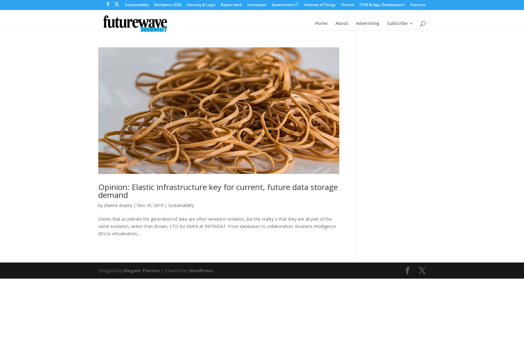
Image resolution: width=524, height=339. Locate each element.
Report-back (231, 5)
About (341, 23)
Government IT (285, 5)
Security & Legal (201, 5)
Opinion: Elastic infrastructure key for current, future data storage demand (218, 190)
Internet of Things (320, 5)
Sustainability (137, 5)
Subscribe (397, 23)
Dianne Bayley (118, 205)
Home (321, 23)
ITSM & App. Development (382, 5)
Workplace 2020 (168, 5)
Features (418, 5)
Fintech (347, 5)
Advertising (367, 23)
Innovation (257, 5)
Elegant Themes (142, 270)
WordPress (201, 270)
